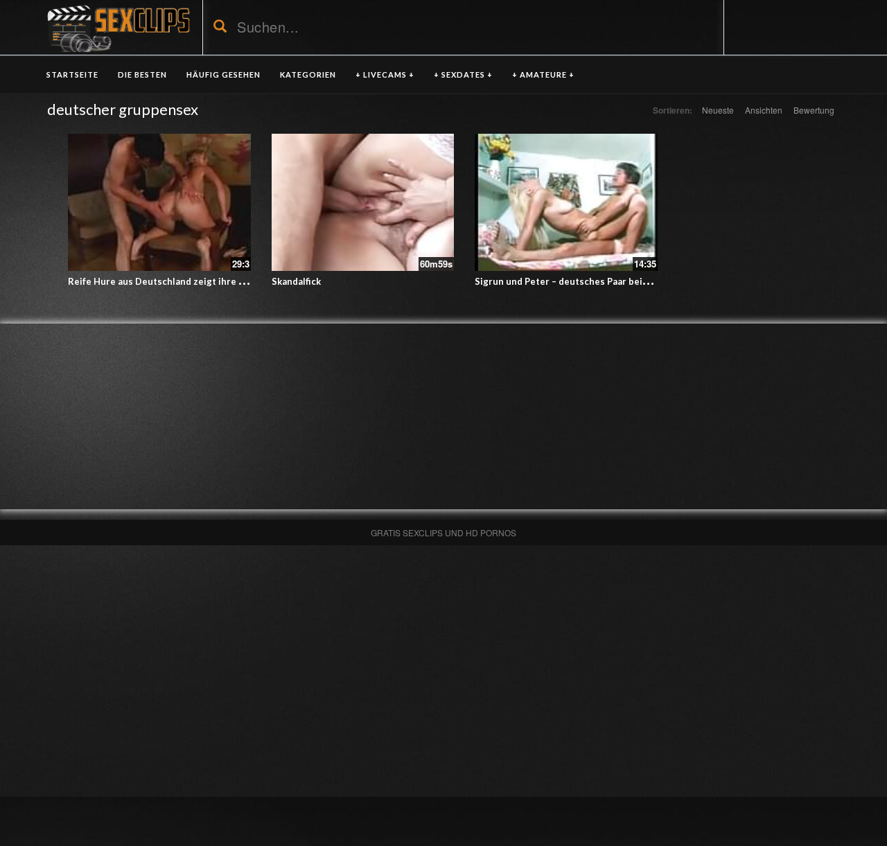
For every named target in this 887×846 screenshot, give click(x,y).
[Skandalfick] (363, 202)
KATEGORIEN (308, 74)
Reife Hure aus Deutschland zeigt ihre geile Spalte (179, 281)
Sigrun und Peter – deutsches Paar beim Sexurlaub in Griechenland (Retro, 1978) (651, 281)
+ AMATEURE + (543, 74)
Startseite (72, 74)
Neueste (718, 110)
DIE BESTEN (142, 74)
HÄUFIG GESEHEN (223, 74)
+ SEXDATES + (463, 74)
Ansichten (763, 110)
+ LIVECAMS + (384, 74)
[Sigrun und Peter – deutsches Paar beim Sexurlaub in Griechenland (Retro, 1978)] (566, 202)
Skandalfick (296, 281)
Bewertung (813, 110)
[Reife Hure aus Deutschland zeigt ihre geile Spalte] (159, 202)
